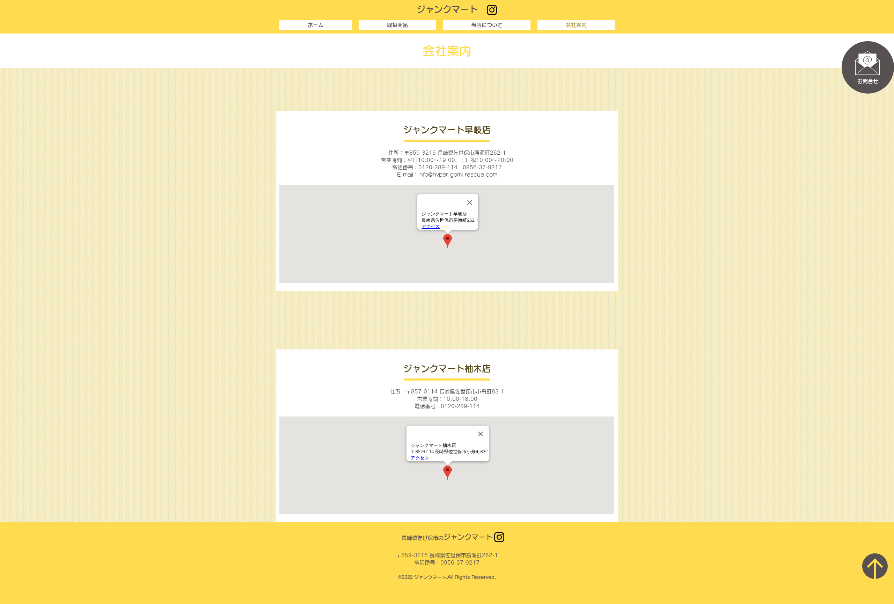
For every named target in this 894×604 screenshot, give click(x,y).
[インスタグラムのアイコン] (492, 10)
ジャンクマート (447, 9)
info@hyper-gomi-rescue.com (457, 174)
